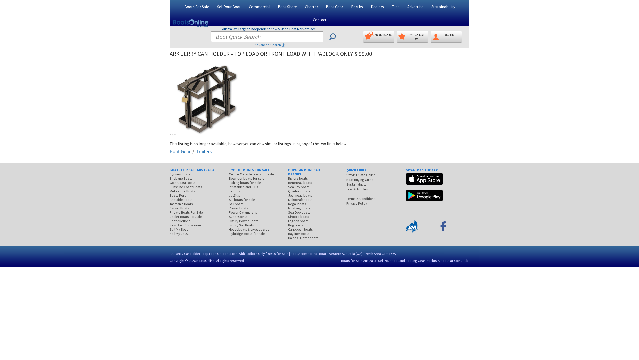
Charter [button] (311, 6)
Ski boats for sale (242, 200)
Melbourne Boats (182, 191)
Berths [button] (357, 6)
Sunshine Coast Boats (186, 187)
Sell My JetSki (180, 234)
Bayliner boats (299, 234)
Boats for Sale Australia (358, 260)
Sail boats (236, 204)
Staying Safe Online (361, 175)
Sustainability (443, 6)
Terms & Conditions (360, 198)
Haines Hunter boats (303, 238)
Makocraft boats (300, 200)
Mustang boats (299, 208)
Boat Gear (180, 151)
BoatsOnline (205, 260)
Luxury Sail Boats (241, 225)
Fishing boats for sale (245, 182)
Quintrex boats (299, 191)
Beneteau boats (300, 182)
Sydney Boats (180, 174)
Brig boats (296, 225)
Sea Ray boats (299, 187)
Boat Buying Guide (360, 180)
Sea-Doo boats (299, 212)
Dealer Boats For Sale (186, 216)
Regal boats (297, 204)
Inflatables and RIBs (243, 187)
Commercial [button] (259, 6)
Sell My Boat (179, 229)
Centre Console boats (251, 174)
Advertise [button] (415, 6)
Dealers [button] (377, 6)
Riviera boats (298, 178)
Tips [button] (395, 6)
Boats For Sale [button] (196, 6)
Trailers (204, 151)
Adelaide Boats (181, 200)
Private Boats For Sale (186, 212)
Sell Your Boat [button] (229, 6)
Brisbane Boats (181, 178)
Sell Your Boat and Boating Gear (401, 260)
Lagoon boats (298, 221)
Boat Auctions (180, 221)
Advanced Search (268, 45)
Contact (320, 19)
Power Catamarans (243, 212)
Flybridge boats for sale (247, 234)
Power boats (238, 208)
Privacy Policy (356, 203)
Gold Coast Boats (183, 182)
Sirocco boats (298, 216)
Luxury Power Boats (243, 221)
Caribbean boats (300, 229)
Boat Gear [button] (334, 6)
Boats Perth (178, 195)
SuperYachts (238, 216)
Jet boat (235, 191)
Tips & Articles (357, 189)
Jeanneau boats (300, 195)
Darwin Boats (179, 208)
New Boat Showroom (185, 225)
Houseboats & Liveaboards (249, 229)
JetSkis (234, 195)
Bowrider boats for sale (246, 178)
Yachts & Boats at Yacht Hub (447, 260)
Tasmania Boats (181, 204)
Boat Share (287, 6)
